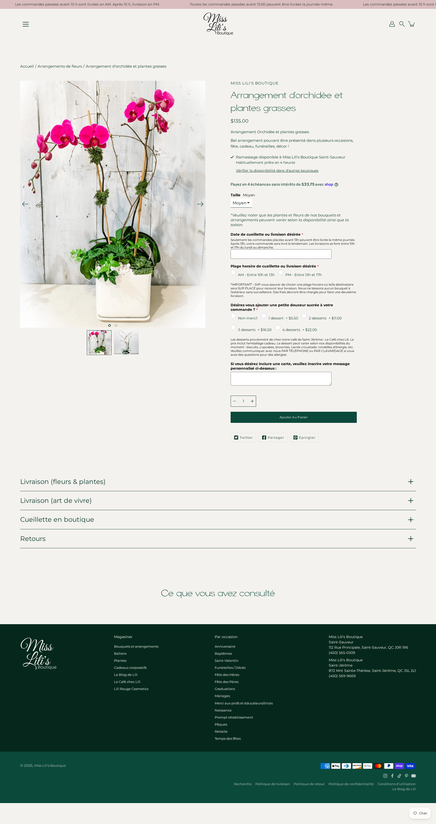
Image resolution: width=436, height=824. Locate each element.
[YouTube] (413, 776)
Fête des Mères (227, 675)
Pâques (221, 724)
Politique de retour (309, 784)
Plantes (120, 660)
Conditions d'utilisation (396, 784)
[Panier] (412, 24)
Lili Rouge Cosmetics (131, 689)
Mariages (222, 696)
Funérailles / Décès (230, 668)
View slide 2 (116, 325)
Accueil (27, 66)
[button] (402, 24)
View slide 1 (109, 325)
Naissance (223, 710)
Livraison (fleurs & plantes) (63, 481)
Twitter (246, 437)
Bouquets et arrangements (136, 646)
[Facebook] (392, 776)
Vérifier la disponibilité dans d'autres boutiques (277, 171)
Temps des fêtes (228, 738)
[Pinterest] (406, 776)
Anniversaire (225, 646)
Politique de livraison (272, 784)
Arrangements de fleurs (60, 66)
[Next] (200, 204)
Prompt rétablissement (234, 717)
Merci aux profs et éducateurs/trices (244, 703)
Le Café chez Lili (127, 682)
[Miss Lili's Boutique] (218, 24)
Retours (33, 538)
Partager (276, 437)
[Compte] (392, 24)
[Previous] (25, 204)
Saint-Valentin (226, 660)
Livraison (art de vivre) (56, 500)
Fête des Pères (226, 682)
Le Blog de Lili (126, 675)
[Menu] (25, 24)
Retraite (221, 731)
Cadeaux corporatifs (130, 668)
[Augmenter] (252, 401)
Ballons (120, 653)
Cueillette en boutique (57, 519)
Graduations (225, 689)
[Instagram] (385, 776)
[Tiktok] (399, 776)
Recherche (243, 784)
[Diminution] (234, 401)
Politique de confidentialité (351, 784)
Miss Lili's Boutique (50, 765)
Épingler (307, 437)
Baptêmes (223, 653)
